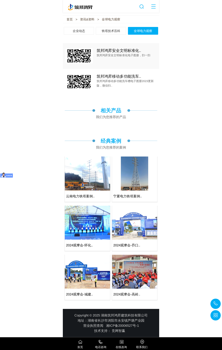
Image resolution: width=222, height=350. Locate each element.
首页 (70, 19)
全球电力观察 (111, 19)
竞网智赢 (118, 331)
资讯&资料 (87, 19)
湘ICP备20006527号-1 (122, 326)
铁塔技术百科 (111, 31)
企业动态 (79, 31)
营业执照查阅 (93, 326)
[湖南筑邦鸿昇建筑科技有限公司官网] (111, 5)
